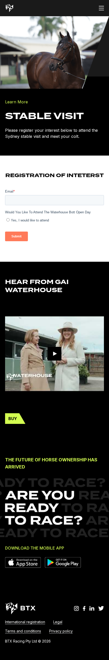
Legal (57, 622)
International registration (25, 622)
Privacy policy (61, 631)
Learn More (16, 101)
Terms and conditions (23, 631)
